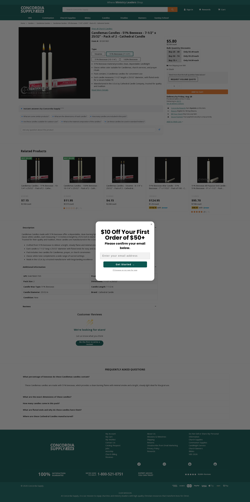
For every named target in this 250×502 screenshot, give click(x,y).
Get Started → (125, 264)
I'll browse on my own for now (125, 270)
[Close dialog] (151, 224)
